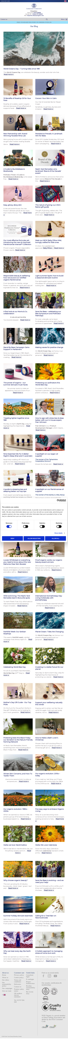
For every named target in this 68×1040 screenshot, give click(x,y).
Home (4, 975)
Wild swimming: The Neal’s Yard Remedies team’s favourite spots (16, 597)
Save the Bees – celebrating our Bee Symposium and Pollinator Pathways (48, 313)
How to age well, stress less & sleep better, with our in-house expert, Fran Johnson (49, 420)
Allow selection (34, 538)
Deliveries (17, 984)
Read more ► (9, 74)
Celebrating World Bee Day (14, 667)
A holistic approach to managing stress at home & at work (48, 952)
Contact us (4, 19)
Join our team (6, 991)
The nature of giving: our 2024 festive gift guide (47, 206)
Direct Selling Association (53, 1017)
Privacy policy (19, 975)
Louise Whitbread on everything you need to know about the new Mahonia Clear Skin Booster (17, 562)
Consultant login (5, 1)
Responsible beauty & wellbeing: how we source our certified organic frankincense (16, 278)
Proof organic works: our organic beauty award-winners (48, 561)
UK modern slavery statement (18, 995)
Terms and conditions (17, 981)
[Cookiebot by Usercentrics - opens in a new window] (58, 500)
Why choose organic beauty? (15, 880)
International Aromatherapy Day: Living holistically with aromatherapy (48, 598)
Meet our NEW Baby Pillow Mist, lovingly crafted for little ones (48, 241)
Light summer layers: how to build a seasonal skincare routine (49, 277)
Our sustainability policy (6, 984)
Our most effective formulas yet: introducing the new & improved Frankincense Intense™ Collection (17, 242)
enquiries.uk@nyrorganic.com (35, 15)
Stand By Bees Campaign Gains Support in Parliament (16, 348)
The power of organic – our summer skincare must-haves (15, 384)
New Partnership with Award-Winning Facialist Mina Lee (15, 135)
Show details (58, 533)
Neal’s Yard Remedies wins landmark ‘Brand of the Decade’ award (48, 171)
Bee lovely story (29, 992)
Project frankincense (30, 982)
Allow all (55, 538)
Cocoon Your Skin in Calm (46, 98)
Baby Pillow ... (48, 248)
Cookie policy (19, 977)
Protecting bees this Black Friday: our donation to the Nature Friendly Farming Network (18, 740)
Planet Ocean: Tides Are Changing (49, 632)
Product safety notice (19, 990)
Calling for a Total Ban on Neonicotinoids (45, 917)
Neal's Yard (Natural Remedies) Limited (13, 1036)
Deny (12, 538)
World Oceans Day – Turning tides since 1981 (21, 69)
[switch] (25, 526)
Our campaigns (7, 988)
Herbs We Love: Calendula (46, 845)
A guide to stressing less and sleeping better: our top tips (15, 490)
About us (5, 977)
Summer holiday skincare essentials (18, 916)
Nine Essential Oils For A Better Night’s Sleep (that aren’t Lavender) (17, 455)
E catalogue (30, 979)
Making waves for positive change (49, 347)
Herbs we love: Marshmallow (15, 845)
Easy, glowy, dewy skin (12, 205)
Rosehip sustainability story (30, 987)
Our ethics (5, 980)
